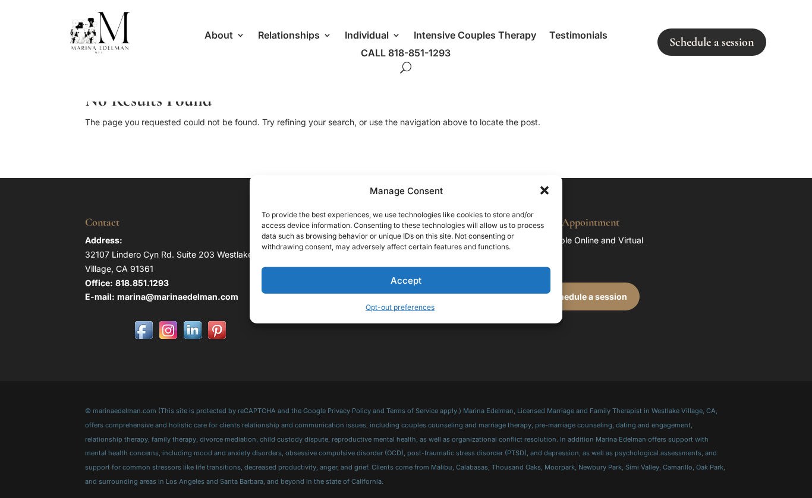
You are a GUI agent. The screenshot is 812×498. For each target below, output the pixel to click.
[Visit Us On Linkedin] (192, 339)
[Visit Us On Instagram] (168, 339)
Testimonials (578, 36)
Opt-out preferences (400, 307)
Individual (367, 36)
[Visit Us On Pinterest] (216, 339)
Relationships (289, 36)
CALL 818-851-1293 (406, 54)
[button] (544, 190)
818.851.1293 (142, 283)
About (218, 36)
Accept (406, 280)
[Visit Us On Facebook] (143, 339)
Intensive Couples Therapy (475, 36)
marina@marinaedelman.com (177, 296)
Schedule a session (711, 42)
